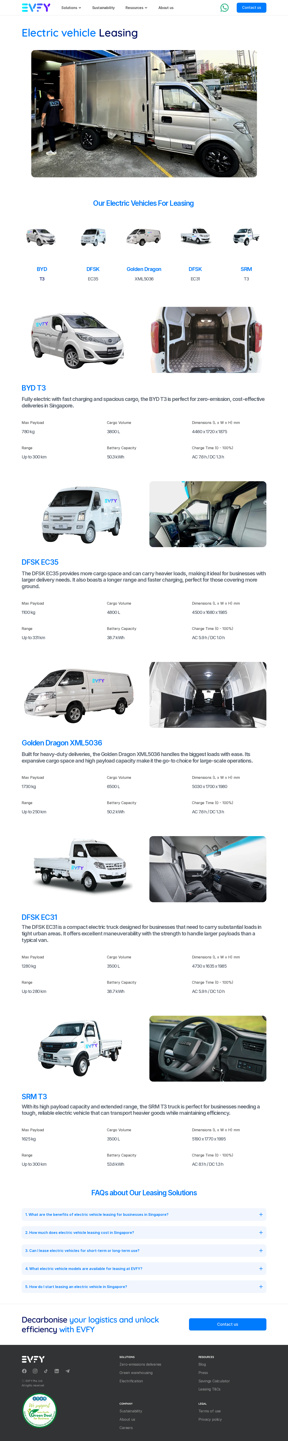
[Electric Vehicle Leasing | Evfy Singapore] (36, 7)
